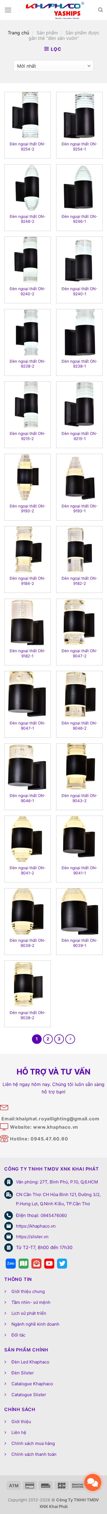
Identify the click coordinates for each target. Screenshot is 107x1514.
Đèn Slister (22, 1373)
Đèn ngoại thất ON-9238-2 (27, 364)
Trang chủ (18, 33)
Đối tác (18, 1335)
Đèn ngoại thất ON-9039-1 (79, 943)
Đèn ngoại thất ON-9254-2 (27, 146)
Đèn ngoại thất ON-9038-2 (27, 1015)
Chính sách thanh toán (33, 1454)
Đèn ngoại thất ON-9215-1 (79, 436)
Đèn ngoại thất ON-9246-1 (79, 219)
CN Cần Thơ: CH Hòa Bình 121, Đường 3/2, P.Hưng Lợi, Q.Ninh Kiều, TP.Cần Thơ (58, 1199)
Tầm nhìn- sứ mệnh (31, 1302)
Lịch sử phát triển (28, 1313)
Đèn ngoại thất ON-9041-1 (79, 870)
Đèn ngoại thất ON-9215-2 (27, 436)
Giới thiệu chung (28, 1291)
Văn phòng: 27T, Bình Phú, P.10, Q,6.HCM (57, 1182)
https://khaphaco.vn (36, 1226)
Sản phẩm (47, 33)
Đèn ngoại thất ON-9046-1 (27, 798)
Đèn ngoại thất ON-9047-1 (27, 725)
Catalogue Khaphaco (32, 1383)
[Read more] (11, 1264)
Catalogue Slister (28, 1394)
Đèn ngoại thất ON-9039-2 (27, 943)
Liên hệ (18, 1432)
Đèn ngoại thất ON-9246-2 (27, 219)
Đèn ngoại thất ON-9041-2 (27, 870)
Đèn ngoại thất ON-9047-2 (79, 653)
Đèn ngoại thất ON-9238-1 (79, 364)
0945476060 (54, 1215)
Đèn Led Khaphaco (30, 1362)
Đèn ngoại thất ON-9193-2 (27, 508)
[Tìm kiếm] (100, 9)
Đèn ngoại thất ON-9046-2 (79, 725)
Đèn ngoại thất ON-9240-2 (27, 291)
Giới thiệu (21, 1421)
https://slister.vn (32, 1236)
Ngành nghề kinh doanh (35, 1324)
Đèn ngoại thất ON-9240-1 (79, 291)
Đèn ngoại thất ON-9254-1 (79, 146)
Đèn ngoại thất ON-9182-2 (79, 581)
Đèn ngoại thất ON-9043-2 (79, 798)
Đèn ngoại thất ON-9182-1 (27, 653)
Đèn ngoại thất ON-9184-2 (27, 581)
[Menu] (8, 10)
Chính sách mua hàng (33, 1443)
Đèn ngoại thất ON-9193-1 (79, 508)
